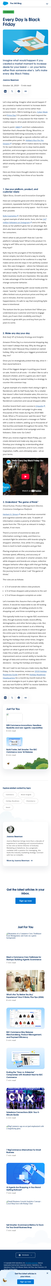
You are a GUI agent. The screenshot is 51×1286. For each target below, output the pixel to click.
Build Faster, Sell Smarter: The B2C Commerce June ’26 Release (21, 750)
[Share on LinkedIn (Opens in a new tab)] (5, 91)
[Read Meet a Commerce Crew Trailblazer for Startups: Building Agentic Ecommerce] (25, 943)
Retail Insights (26, 795)
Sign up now (25, 900)
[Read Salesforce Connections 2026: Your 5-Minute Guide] (25, 1098)
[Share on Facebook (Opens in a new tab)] (18, 91)
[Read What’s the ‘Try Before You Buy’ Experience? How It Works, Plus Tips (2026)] (25, 980)
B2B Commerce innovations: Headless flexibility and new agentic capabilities (24, 726)
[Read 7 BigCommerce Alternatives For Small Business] (25, 1136)
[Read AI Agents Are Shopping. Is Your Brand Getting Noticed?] (25, 1173)
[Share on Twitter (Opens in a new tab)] (12, 91)
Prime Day (11, 115)
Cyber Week (42, 112)
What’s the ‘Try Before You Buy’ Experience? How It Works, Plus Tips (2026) (25, 995)
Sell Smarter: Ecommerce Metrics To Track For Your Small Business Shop (24, 1226)
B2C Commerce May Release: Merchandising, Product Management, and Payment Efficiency (24, 1034)
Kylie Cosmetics (9, 216)
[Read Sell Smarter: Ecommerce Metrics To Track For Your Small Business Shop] (25, 1211)
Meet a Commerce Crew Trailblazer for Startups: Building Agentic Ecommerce (23, 958)
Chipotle (39, 406)
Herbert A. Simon (10, 514)
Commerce (8, 12)
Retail (8, 807)
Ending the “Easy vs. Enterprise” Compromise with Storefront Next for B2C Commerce (24, 1075)
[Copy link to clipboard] (25, 91)
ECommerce (30, 801)
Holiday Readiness (12, 801)
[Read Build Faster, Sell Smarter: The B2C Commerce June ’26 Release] (14, 741)
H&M (17, 127)
